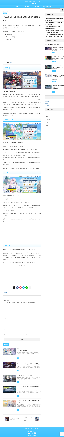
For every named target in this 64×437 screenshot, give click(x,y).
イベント (47, 116)
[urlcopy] (30, 287)
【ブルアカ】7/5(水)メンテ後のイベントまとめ (27, 363)
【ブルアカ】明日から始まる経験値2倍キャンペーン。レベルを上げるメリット (58, 87)
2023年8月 (47, 101)
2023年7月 (47, 103)
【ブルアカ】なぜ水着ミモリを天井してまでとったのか (58, 48)
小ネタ (47, 122)
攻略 (47, 125)
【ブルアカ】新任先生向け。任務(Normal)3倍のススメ (58, 66)
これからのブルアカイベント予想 (24, 375)
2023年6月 (47, 105)
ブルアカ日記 (32, 3)
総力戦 (47, 128)
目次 (17, 6)
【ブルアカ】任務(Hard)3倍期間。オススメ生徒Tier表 (58, 57)
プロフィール (27, 6)
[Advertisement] (22, 51)
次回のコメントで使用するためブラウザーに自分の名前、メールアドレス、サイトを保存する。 (22, 335)
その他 (5, 292)
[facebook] (17, 287)
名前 (5, 318)
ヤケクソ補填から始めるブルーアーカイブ (32, 431)
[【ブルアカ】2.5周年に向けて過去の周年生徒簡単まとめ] (23, 287)
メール (5, 324)
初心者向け (48, 119)
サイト (5, 329)
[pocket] (20, 287)
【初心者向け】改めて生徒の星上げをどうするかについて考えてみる (58, 76)
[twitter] (14, 287)
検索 (62, 10)
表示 (11, 62)
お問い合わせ (37, 6)
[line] (26, 287)
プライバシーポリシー (47, 6)
